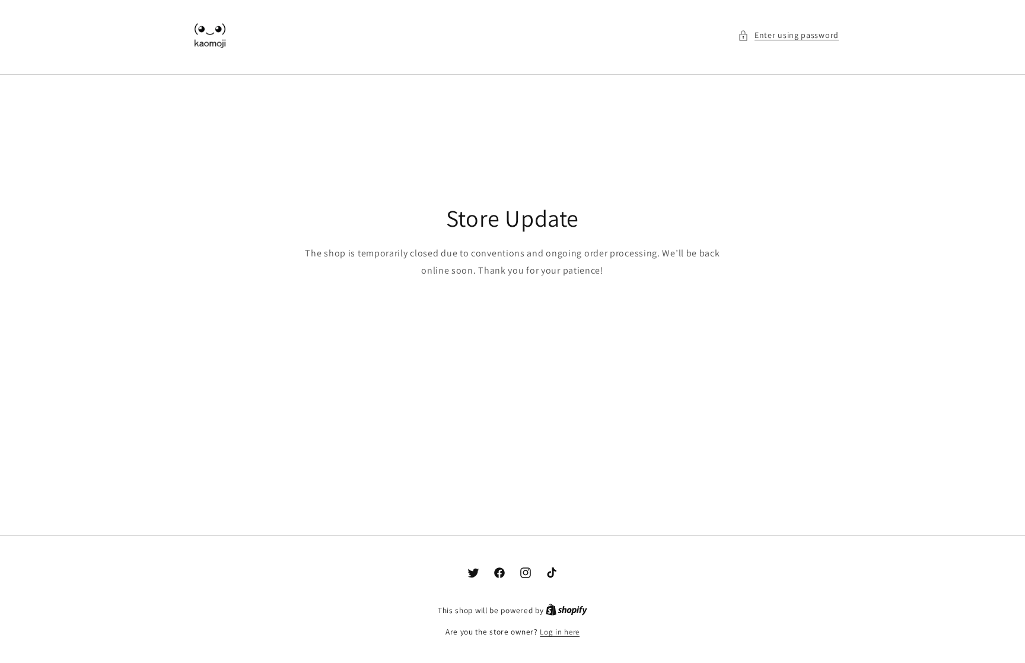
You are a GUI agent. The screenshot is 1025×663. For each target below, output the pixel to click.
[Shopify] (566, 610)
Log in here (560, 632)
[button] (788, 35)
